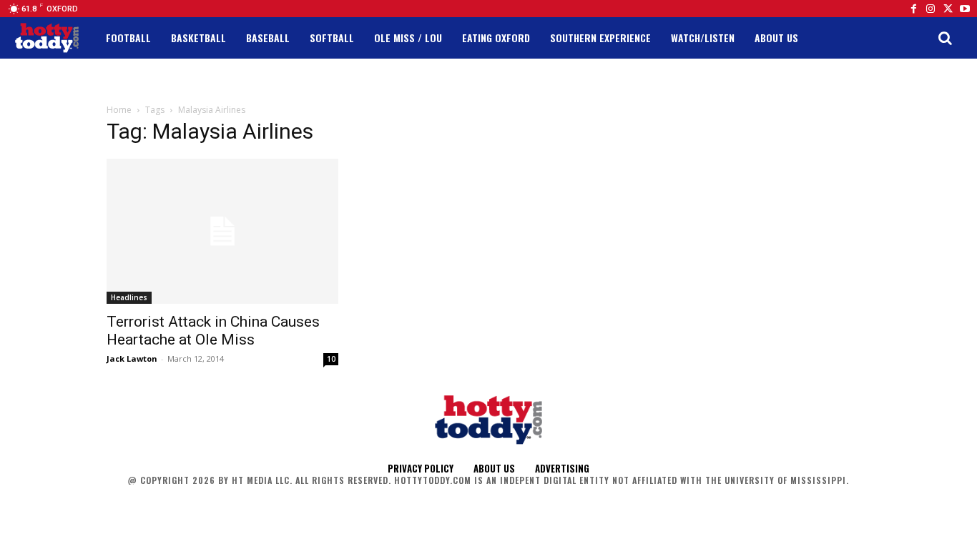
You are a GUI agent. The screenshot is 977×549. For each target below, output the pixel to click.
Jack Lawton (132, 358)
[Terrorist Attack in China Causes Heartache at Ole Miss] (222, 231)
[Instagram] (931, 9)
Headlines (129, 297)
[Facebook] (913, 9)
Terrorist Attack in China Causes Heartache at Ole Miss (213, 330)
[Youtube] (965, 9)
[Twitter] (948, 9)
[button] (945, 38)
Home (119, 110)
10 (331, 359)
